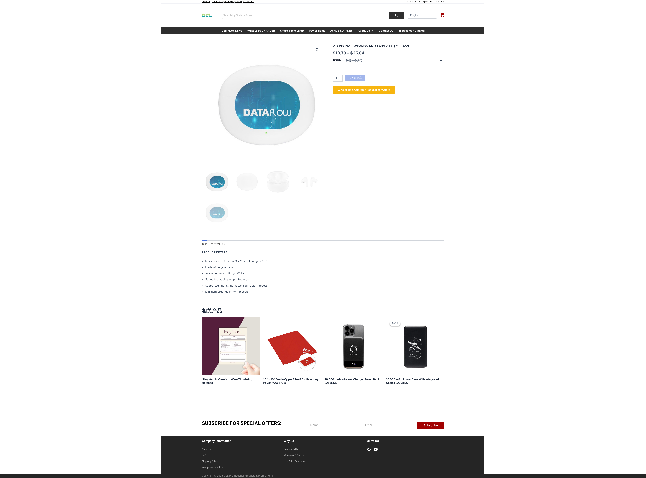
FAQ (204, 455)
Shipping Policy (210, 461)
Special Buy (428, 1)
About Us (364, 30)
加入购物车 (355, 77)
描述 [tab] (204, 244)
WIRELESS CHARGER (261, 30)
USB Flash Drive (231, 30)
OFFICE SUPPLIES (341, 30)
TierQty (337, 59)
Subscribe (431, 425)
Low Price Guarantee (295, 461)
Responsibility (291, 449)
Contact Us (386, 30)
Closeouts (439, 1)
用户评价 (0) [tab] (218, 244)
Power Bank (317, 30)
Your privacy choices (212, 467)
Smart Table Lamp (292, 30)
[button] (317, 50)
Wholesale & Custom (294, 455)
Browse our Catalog (411, 30)
